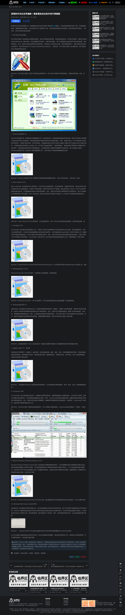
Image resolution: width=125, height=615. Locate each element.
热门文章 (15, 7)
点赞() (84, 556)
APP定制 (47, 604)
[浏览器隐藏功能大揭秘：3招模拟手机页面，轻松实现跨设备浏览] (38, 580)
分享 (72, 556)
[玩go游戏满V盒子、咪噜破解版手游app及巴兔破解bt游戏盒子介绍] (95, 35)
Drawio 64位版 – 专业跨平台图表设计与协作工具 (109, 72)
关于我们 (66, 603)
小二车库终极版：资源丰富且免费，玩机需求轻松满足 (79, 589)
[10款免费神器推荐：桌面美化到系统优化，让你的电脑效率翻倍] (95, 17)
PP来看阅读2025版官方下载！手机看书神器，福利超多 (107, 41)
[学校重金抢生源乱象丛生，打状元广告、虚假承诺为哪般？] (59, 580)
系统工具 (37, 553)
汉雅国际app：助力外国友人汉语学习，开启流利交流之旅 (107, 46)
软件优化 (43, 553)
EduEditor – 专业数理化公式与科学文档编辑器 (109, 68)
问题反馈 (47, 603)
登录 (118, 2)
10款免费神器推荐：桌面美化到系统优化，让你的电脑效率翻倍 (107, 17)
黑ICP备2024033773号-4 (80, 612)
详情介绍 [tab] (16, 21)
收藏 (78, 556)
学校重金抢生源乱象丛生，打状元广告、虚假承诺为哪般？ (58, 589)
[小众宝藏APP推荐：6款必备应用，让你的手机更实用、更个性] (95, 23)
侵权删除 (66, 601)
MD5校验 (16, 553)
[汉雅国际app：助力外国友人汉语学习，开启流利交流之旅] (95, 47)
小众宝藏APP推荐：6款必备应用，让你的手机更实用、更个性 (106, 23)
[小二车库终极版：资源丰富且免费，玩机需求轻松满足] (79, 580)
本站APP (66, 604)
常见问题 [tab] (27, 21)
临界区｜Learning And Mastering (56, 612)
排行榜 (54, 26)
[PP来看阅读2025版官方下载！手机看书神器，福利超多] (95, 41)
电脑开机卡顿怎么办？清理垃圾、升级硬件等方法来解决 (107, 29)
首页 (10, 7)
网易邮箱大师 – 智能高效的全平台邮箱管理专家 (109, 62)
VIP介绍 (47, 601)
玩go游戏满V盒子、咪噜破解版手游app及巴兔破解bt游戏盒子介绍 (107, 35)
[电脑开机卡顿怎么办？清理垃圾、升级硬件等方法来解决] (95, 29)
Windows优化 (24, 553)
